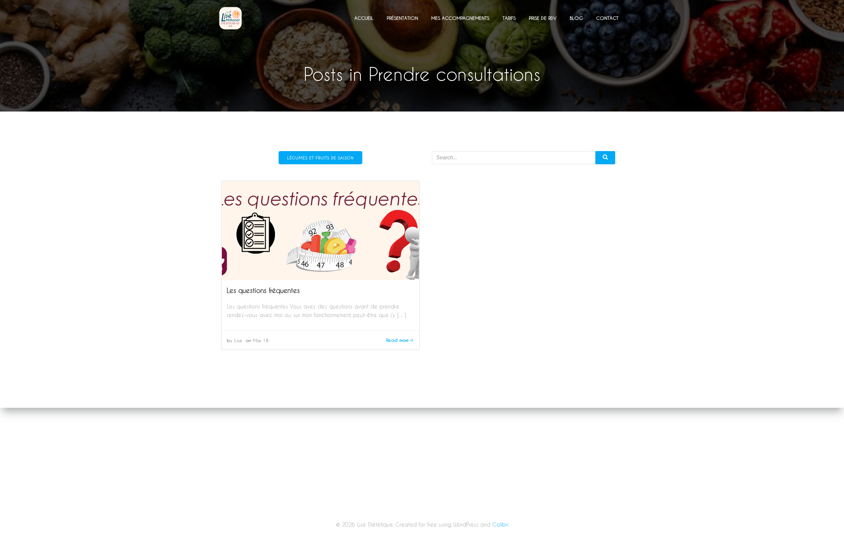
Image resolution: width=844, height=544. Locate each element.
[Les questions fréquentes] (320, 230)
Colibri (500, 524)
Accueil (364, 18)
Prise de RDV (543, 18)
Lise (238, 340)
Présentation (402, 18)
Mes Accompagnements (460, 18)
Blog (576, 18)
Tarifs (509, 18)
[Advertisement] (422, 495)
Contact (607, 18)
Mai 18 (261, 340)
